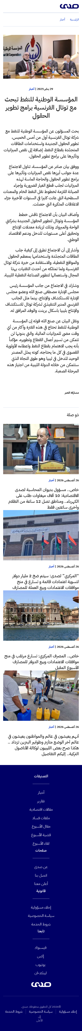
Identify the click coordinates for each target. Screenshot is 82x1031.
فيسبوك (40, 947)
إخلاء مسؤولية (41, 907)
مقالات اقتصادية (41, 809)
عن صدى (41, 867)
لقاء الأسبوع (41, 843)
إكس (40, 956)
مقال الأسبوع (41, 826)
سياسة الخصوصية (41, 915)
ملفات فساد (41, 818)
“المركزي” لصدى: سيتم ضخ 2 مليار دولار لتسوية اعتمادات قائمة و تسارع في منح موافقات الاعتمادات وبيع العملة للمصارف (45, 582)
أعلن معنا (41, 883)
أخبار (31, 89)
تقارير (41, 801)
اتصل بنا (41, 875)
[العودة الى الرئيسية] (69, 6)
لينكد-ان (40, 973)
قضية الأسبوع (41, 835)
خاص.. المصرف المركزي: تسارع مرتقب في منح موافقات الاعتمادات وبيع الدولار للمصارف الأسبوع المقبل (41, 662)
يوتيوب (40, 964)
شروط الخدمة (41, 924)
